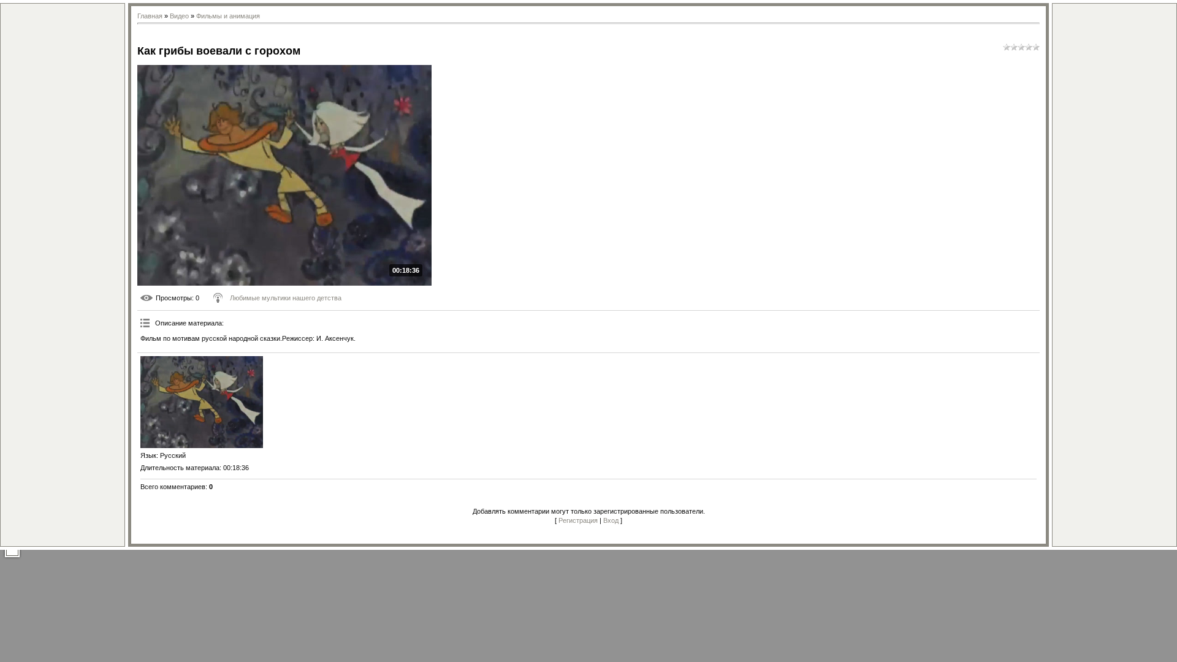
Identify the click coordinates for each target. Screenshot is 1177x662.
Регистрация (578, 520)
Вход (611, 520)
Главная (149, 16)
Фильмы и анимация (228, 16)
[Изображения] (201, 402)
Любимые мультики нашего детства (285, 298)
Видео (179, 16)
